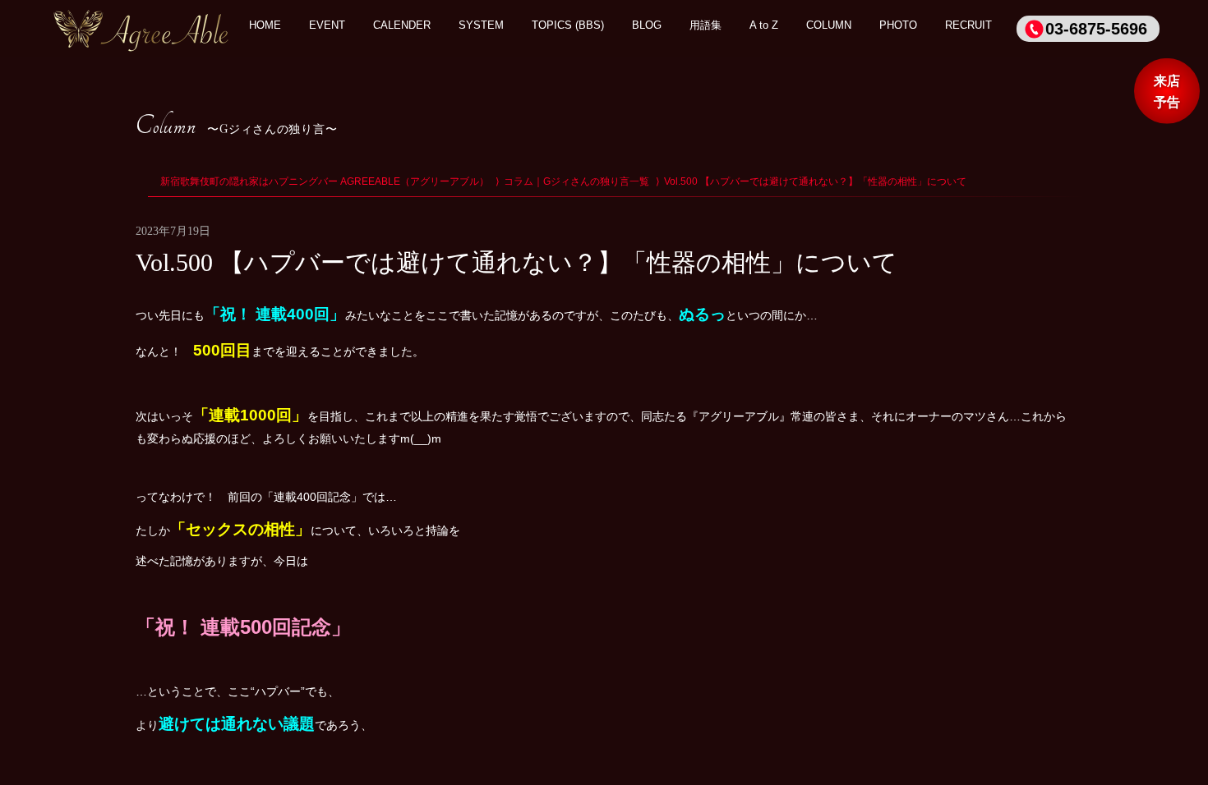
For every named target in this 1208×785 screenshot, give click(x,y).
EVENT (327, 25)
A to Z (763, 25)
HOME (265, 25)
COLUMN (828, 25)
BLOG (647, 25)
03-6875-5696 (1096, 29)
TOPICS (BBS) (568, 25)
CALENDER (402, 25)
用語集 (705, 25)
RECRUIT (968, 25)
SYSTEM (481, 25)
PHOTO (898, 25)
